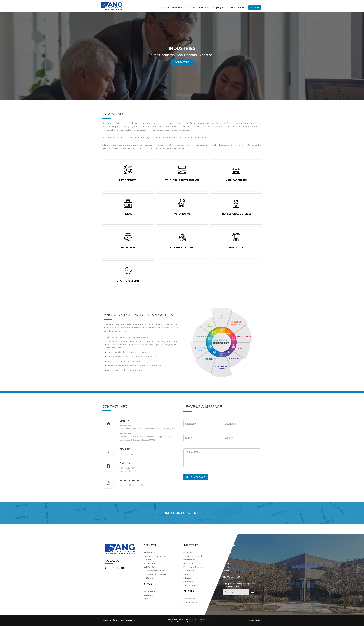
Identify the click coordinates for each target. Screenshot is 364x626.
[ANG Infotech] (111, 6)
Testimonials (189, 599)
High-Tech (188, 563)
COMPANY (229, 545)
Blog (146, 599)
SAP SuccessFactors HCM (155, 556)
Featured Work (190, 602)
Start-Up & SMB (190, 585)
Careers (226, 571)
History (226, 556)
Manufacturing (190, 560)
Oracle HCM (149, 560)
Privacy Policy (254, 621)
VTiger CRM (149, 563)
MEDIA (148, 584)
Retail (186, 574)
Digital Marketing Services (155, 574)
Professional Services (193, 567)
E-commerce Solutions (154, 571)
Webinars (148, 595)
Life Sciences (189, 552)
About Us (227, 552)
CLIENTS (188, 591)
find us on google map (182, 513)
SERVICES (150, 545)
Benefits (226, 567)
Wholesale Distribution (193, 556)
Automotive (188, 571)
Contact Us (254, 7)
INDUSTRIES (190, 545)
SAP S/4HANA (150, 552)
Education (188, 578)
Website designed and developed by (189, 619)
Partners (230, 7)
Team (225, 560)
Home (165, 7)
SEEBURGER (149, 567)
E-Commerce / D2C (192, 582)
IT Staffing (148, 578)
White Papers (150, 591)
